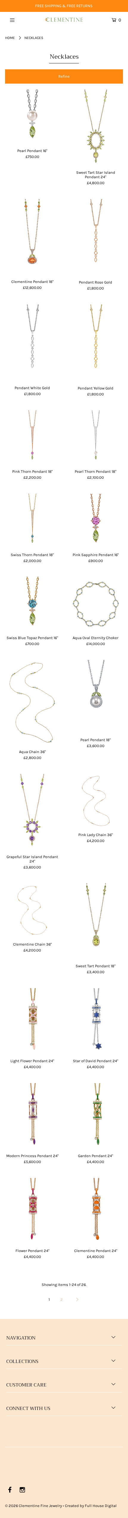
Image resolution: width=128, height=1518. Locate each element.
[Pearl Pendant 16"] (32, 117)
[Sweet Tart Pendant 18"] (95, 921)
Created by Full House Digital (91, 1505)
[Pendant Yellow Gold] (95, 342)
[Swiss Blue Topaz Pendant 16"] (32, 604)
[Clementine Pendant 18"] (32, 237)
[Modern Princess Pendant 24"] (32, 1116)
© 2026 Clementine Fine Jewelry (33, 1505)
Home (10, 38)
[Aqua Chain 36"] (32, 702)
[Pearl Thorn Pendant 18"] (95, 437)
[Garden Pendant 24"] (95, 1116)
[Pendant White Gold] (32, 342)
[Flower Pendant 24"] (32, 1211)
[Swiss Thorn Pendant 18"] (32, 521)
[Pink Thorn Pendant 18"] (32, 437)
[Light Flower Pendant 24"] (32, 1021)
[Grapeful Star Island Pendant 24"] (32, 812)
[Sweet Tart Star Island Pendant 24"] (95, 128)
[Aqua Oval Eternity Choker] (95, 604)
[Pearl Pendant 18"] (95, 696)
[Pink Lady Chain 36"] (95, 801)
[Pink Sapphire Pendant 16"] (95, 521)
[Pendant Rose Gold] (95, 237)
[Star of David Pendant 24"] (95, 1021)
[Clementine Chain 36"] (32, 910)
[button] (64, 76)
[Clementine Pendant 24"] (95, 1211)
